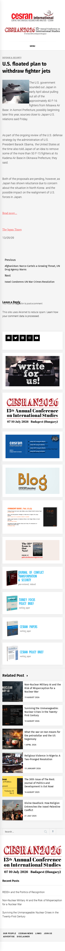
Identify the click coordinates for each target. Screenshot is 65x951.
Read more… (9, 213)
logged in (19, 303)
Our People (9, 933)
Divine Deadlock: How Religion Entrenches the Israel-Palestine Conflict (42, 807)
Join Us (48, 933)
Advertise (9, 937)
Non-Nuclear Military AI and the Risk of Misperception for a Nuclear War (42, 688)
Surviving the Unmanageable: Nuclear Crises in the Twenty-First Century (41, 712)
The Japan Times (12, 229)
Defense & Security (11, 58)
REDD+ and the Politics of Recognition (23, 892)
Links (38, 933)
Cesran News (25, 933)
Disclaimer (23, 937)
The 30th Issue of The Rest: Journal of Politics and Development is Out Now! (39, 783)
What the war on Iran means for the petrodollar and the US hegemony (42, 735)
